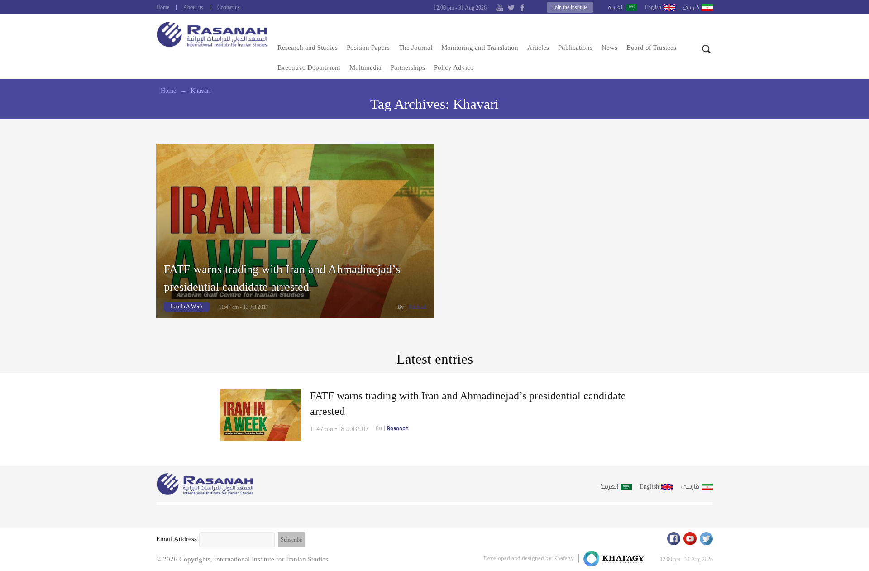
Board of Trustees (651, 47)
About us (193, 7)
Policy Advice (453, 67)
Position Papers (368, 47)
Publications (575, 47)
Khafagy (563, 558)
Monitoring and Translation (479, 47)
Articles (538, 47)
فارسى (691, 7)
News (609, 47)
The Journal (415, 47)
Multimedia (365, 67)
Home (162, 7)
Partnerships (408, 67)
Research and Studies (307, 47)
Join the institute (570, 7)
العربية (616, 7)
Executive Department (308, 67)
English (653, 7)
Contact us (228, 7)
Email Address (176, 538)
